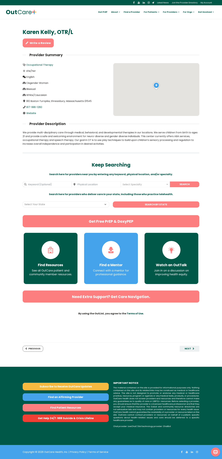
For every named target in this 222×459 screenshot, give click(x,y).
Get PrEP (102, 12)
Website (31, 113)
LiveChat (132, 426)
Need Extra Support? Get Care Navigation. (111, 296)
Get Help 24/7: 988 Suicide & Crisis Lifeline (66, 418)
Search (185, 184)
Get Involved (205, 12)
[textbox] (145, 184)
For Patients (150, 12)
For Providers (170, 12)
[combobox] (47, 184)
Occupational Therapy (39, 65)
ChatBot (167, 426)
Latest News (163, 2)
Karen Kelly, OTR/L (48, 32)
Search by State (156, 204)
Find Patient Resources (65, 407)
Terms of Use (135, 313)
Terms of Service (98, 452)
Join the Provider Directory (185, 2)
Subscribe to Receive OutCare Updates (66, 386)
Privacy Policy (78, 452)
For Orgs (187, 12)
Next (188, 348)
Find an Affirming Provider (65, 397)
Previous (34, 348)
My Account (206, 2)
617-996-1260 (34, 107)
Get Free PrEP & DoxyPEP (111, 221)
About (114, 12)
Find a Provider (132, 12)
